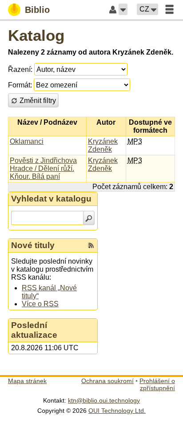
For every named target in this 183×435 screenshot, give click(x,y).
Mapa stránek (27, 380)
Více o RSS (40, 304)
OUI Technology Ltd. (117, 410)
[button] (123, 9)
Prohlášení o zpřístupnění (157, 384)
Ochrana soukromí (107, 380)
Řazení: (20, 69)
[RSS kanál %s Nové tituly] (91, 245)
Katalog (36, 35)
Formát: (20, 85)
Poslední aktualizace (34, 330)
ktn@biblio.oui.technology (104, 400)
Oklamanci (27, 141)
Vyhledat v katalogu (51, 198)
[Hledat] (89, 218)
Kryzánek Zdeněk (103, 145)
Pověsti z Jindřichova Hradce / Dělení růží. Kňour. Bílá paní (43, 168)
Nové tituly (33, 245)
